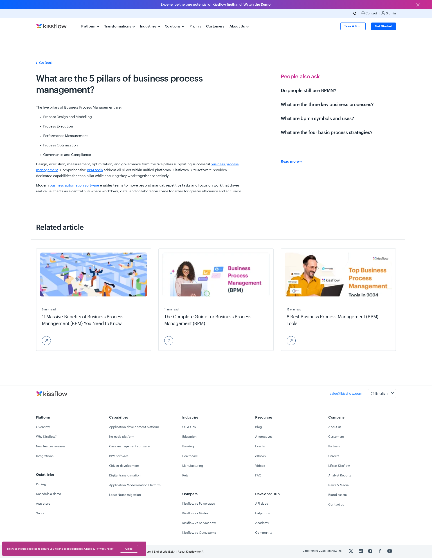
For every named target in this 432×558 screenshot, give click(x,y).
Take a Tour (353, 26)
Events (260, 446)
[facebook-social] (380, 550)
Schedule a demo (48, 494)
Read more (290, 161)
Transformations (118, 26)
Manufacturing (192, 465)
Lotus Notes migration (125, 495)
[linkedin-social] (361, 550)
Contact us (336, 504)
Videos (260, 465)
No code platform (122, 436)
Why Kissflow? (46, 436)
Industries (148, 26)
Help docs (262, 513)
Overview (43, 427)
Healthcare (190, 456)
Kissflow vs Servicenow (199, 523)
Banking (188, 446)
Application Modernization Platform (134, 485)
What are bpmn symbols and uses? (317, 118)
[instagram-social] (371, 550)
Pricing (195, 26)
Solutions (173, 26)
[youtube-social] (389, 550)
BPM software (118, 456)
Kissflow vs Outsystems (199, 532)
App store (43, 503)
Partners (334, 446)
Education (189, 436)
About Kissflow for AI (191, 551)
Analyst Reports (339, 475)
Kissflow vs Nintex (195, 513)
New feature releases (50, 446)
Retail (186, 475)
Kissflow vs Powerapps (198, 503)
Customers (215, 26)
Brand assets (337, 495)
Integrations (44, 456)
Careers (333, 456)
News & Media (338, 485)
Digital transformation (125, 475)
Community (263, 532)
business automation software (74, 185)
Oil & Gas (189, 427)
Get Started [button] (383, 26)
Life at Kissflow (339, 465)
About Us (237, 26)
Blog (258, 427)
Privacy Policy (105, 548)
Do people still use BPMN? (308, 91)
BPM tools (95, 170)
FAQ (258, 475)
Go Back (45, 63)
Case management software (129, 446)
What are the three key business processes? (327, 104)
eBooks (260, 456)
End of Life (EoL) (164, 551)
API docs (261, 503)
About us (334, 427)
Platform (88, 26)
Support (41, 513)
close (129, 548)
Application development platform (134, 427)
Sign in (390, 13)
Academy (262, 523)
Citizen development (124, 465)
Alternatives (263, 436)
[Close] (418, 5)
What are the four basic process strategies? (326, 132)
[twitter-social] (351, 550)
